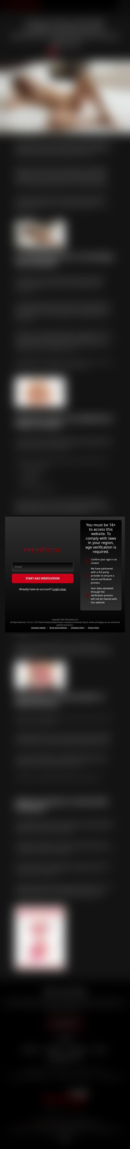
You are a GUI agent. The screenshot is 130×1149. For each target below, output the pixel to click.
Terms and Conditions (58, 627)
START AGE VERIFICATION (43, 578)
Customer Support (38, 627)
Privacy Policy (93, 627)
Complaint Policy (77, 627)
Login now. (59, 589)
